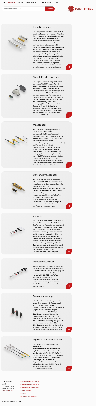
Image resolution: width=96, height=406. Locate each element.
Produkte (11, 2)
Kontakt (21, 2)
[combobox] (51, 2)
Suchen (50, 9)
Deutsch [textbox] (48, 2)
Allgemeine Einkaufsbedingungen (29, 387)
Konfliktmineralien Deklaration (28, 396)
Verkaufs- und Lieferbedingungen (29, 381)
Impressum (23, 393)
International (31, 2)
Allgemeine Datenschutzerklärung (29, 384)
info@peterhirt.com (7, 390)
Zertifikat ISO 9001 (25, 390)
